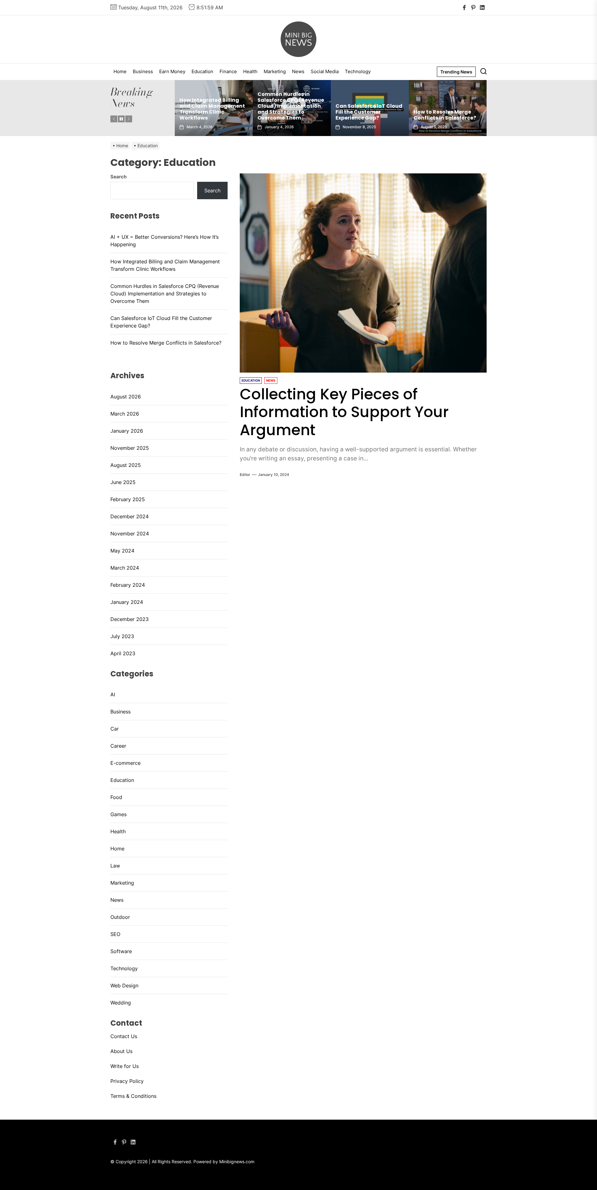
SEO (115, 934)
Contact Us (123, 1036)
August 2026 (125, 396)
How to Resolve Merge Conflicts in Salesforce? (372, 114)
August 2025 (125, 465)
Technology (358, 71)
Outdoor (120, 917)
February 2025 (127, 499)
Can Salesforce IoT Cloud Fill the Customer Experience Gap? (296, 111)
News (298, 71)
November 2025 (129, 448)
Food (116, 797)
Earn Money (172, 71)
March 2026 (124, 414)
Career (118, 746)
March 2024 (124, 568)
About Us (121, 1051)
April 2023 (122, 653)
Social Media (325, 71)
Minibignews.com (236, 1161)
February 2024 (127, 585)
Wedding (120, 1003)
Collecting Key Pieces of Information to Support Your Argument (344, 412)
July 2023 (122, 636)
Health (250, 71)
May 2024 (122, 551)
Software (121, 951)
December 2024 (129, 516)
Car (114, 729)
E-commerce (125, 763)
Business (143, 71)
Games (118, 814)
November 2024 (129, 533)
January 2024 (126, 602)
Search (118, 177)
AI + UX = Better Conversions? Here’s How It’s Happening (452, 111)
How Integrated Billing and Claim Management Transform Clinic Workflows (165, 265)
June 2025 (123, 482)
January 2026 (126, 431)
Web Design (124, 985)
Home (120, 71)
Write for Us (124, 1066)
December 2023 (129, 619)
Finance (228, 71)
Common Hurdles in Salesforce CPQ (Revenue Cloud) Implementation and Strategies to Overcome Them (218, 106)
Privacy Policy (127, 1081)
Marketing (275, 71)
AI (112, 694)
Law (115, 866)
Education (202, 71)
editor (245, 474)
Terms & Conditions (133, 1096)
